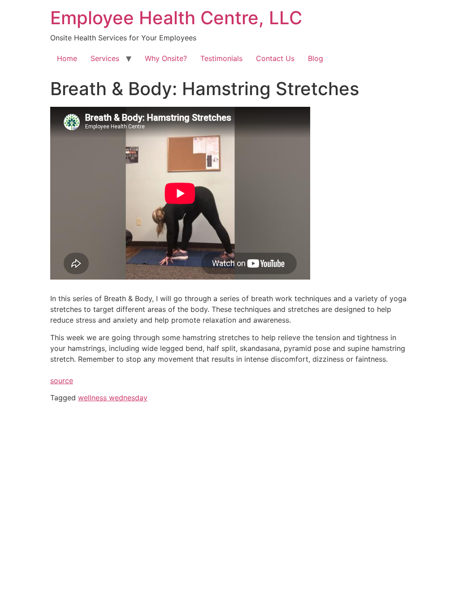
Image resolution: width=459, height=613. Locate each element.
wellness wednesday (112, 397)
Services (105, 58)
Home (67, 58)
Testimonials (221, 58)
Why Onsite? (166, 58)
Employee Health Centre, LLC (176, 18)
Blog (315, 58)
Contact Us (275, 58)
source (61, 380)
